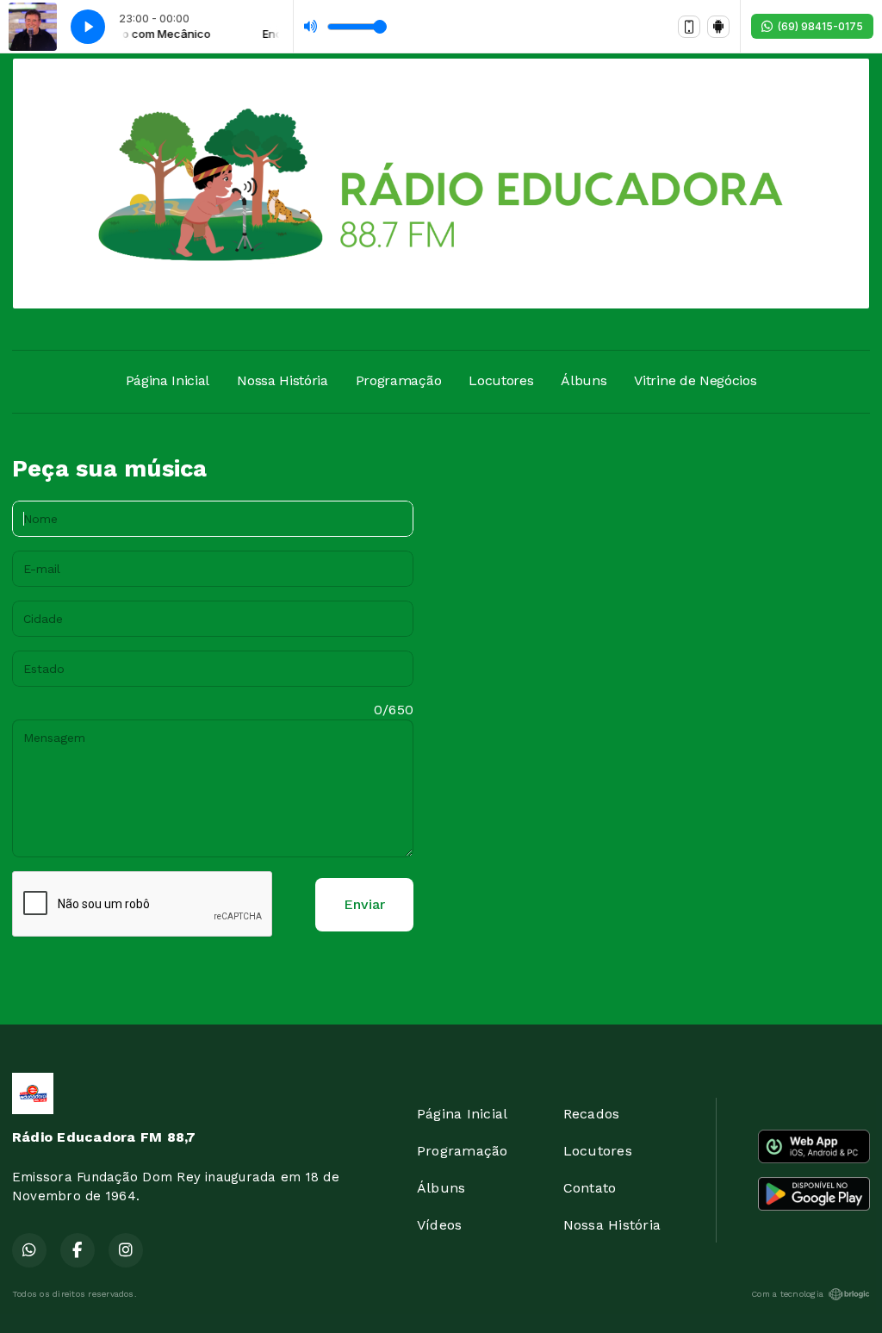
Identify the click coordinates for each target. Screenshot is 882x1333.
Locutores (501, 380)
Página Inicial (168, 380)
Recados (591, 1114)
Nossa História (282, 380)
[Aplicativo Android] (718, 27)
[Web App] (689, 27)
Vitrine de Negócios (695, 380)
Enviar (364, 904)
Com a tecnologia (787, 1294)
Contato (590, 1188)
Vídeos (439, 1225)
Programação (398, 380)
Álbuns (583, 380)
